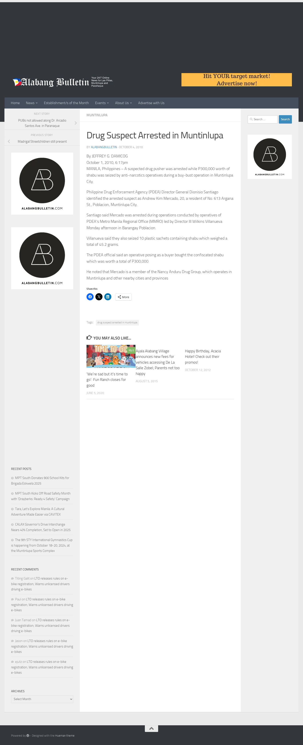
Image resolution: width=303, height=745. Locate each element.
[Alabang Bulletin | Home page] (63, 82)
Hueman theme (65, 735)
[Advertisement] (151, 33)
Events (100, 103)
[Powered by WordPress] (27, 735)
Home (15, 103)
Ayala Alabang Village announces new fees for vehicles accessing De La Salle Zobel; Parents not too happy (158, 362)
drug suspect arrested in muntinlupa (117, 322)
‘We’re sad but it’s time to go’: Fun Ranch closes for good (107, 380)
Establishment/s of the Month (66, 103)
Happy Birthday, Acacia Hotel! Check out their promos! (203, 357)
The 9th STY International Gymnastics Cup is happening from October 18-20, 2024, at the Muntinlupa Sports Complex (42, 545)
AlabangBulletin (104, 147)
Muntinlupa (97, 115)
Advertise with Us (151, 103)
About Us (122, 103)
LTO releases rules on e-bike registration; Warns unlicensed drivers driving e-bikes (40, 583)
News (30, 103)
